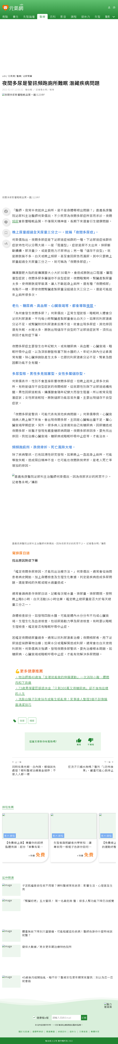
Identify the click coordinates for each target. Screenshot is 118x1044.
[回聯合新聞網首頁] (5, 8)
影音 (63, 17)
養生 (16, 17)
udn (4, 75)
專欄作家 (95, 1032)
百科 (53, 17)
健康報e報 (43, 1017)
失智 (97, 17)
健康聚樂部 (37, 1032)
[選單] (114, 7)
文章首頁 (83, 1032)
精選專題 (50, 1032)
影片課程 (9, 835)
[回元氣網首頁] (16, 7)
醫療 (42, 17)
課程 (74, 17)
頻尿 (15, 221)
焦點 (5, 17)
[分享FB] (6, 211)
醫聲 (108, 17)
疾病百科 (62, 1032)
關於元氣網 (24, 1032)
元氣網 (11, 75)
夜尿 (89, 305)
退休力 (85, 17)
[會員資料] (109, 7)
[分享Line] (6, 222)
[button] (113, 16)
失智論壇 (29, 17)
